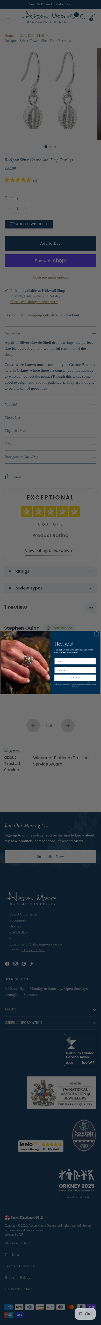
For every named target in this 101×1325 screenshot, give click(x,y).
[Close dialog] (96, 634)
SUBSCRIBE (75, 678)
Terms (77, 686)
